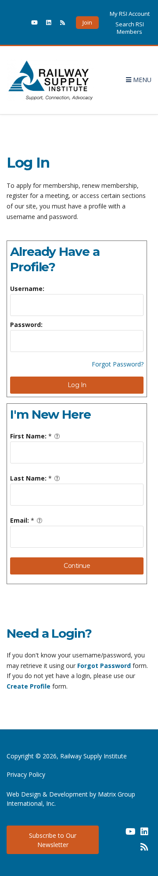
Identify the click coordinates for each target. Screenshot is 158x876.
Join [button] (87, 22)
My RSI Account (130, 14)
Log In (77, 385)
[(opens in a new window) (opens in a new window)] (116, 835)
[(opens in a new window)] (20, 22)
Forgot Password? (118, 364)
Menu (141, 79)
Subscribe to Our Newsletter (52, 840)
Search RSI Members (129, 27)
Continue (77, 566)
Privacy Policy (26, 774)
